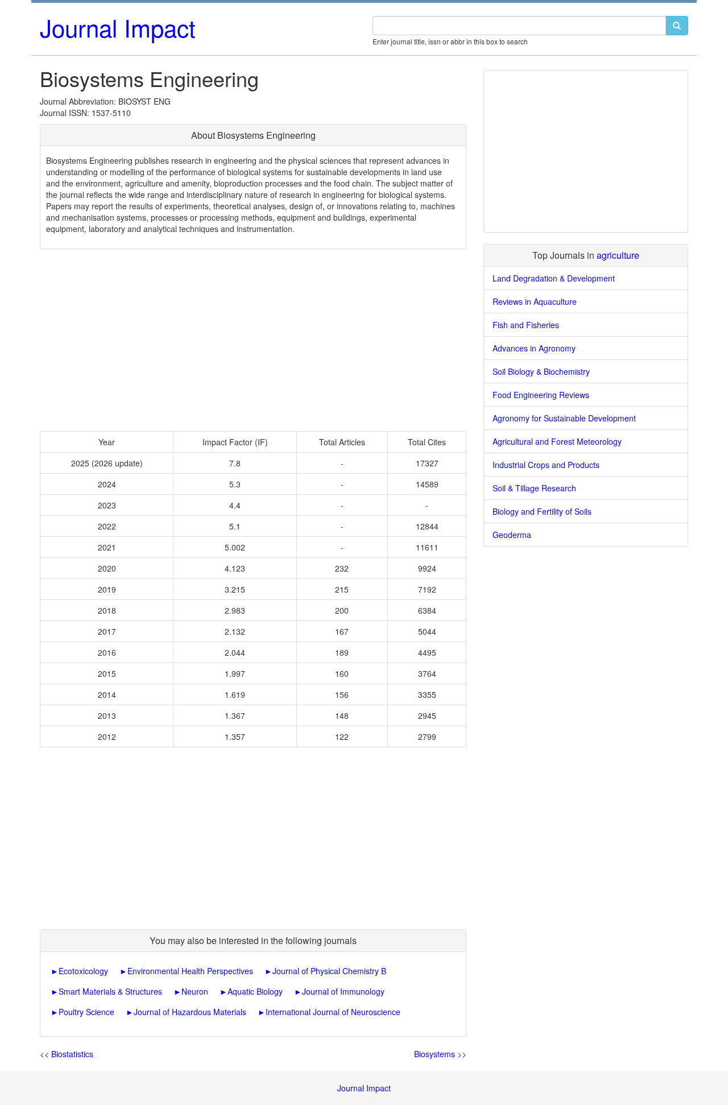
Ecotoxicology (83, 970)
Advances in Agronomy (534, 348)
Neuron (194, 991)
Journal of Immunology (343, 991)
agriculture (618, 255)
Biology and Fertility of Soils (542, 511)
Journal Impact (118, 27)
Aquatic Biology (255, 991)
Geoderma (512, 534)
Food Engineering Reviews (541, 394)
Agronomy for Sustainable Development (564, 418)
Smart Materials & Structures (110, 991)
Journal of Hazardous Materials (190, 1011)
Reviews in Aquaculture (535, 301)
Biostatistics (72, 1054)
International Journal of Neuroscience (333, 1011)
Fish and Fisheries (526, 324)
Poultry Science (86, 1011)
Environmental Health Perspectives (190, 970)
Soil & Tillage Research (534, 488)
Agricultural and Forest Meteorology (557, 441)
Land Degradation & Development (554, 278)
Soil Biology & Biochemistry (541, 371)
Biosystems (434, 1054)
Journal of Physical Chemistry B (329, 970)
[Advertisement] (253, 340)
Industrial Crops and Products (546, 464)
